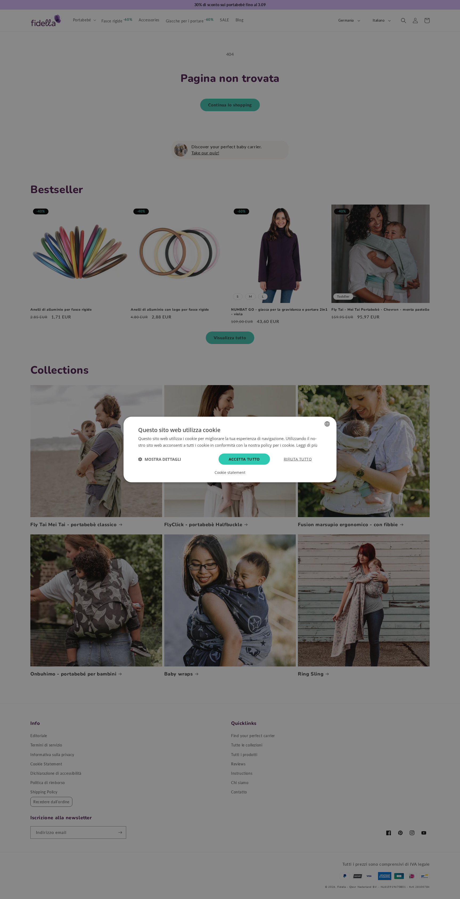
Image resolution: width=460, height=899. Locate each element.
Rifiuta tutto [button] (298, 459)
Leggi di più (306, 444)
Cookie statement (230, 472)
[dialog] (230, 449)
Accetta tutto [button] (244, 459)
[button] (159, 459)
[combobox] (327, 423)
